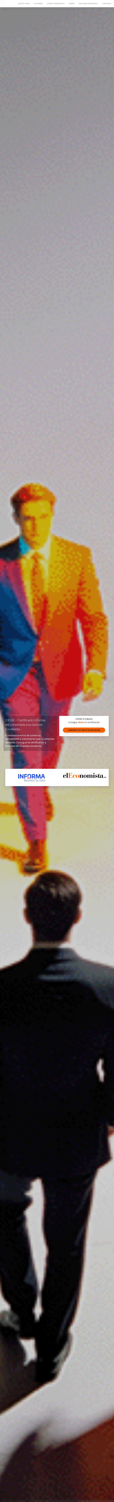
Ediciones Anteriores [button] (88, 3)
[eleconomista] (84, 775)
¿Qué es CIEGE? (24, 3)
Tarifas (72, 3)
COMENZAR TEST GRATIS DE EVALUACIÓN (84, 730)
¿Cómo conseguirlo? (56, 3)
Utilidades (38, 3)
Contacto (106, 3)
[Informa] (31, 777)
